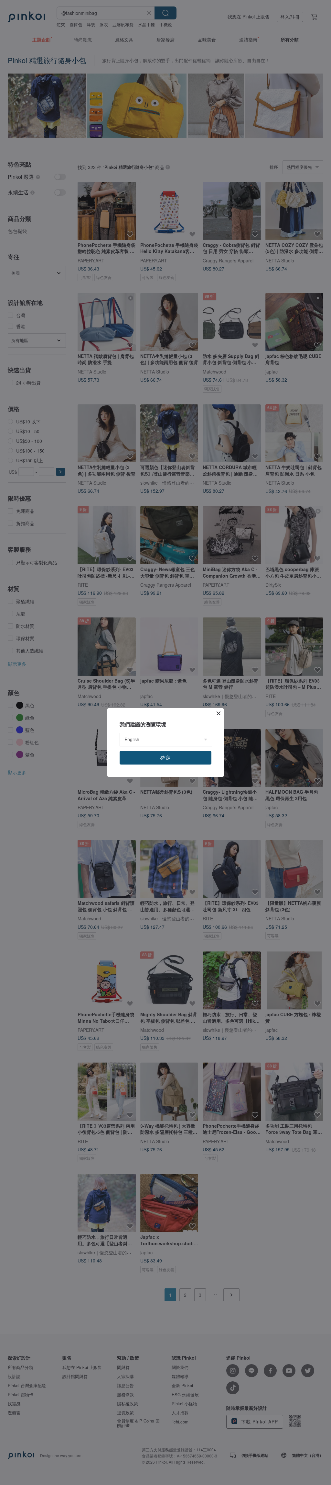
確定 (165, 757)
